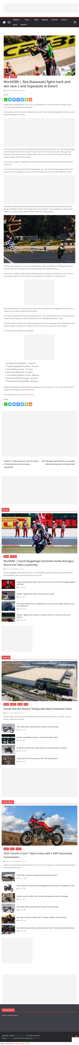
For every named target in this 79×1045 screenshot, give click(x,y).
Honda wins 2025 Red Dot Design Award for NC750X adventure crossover (42, 748)
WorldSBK (13, 77)
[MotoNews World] (4, 22)
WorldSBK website (27, 394)
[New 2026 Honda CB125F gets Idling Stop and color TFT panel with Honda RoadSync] (8, 929)
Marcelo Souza (19, 569)
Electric (54, 20)
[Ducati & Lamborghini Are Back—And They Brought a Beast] (8, 739)
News (36, 20)
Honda (20, 704)
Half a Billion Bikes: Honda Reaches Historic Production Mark (38, 727)
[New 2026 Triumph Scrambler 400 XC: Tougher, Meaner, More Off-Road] (8, 919)
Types (26, 20)
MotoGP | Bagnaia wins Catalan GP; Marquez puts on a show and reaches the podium (43, 616)
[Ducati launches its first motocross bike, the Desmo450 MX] (8, 760)
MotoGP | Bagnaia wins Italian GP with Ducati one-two (35, 594)
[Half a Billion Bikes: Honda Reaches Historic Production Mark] (8, 728)
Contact (23, 25)
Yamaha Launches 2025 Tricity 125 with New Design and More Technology (42, 896)
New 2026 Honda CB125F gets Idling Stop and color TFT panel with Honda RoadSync (45, 928)
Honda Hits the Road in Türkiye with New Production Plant (37, 708)
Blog (15, 25)
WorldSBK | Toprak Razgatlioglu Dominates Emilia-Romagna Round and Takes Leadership (38, 562)
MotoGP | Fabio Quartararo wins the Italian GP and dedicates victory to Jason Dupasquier (21, 464)
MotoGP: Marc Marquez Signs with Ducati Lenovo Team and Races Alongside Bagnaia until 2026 (46, 583)
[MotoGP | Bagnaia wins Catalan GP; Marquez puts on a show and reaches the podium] (8, 617)
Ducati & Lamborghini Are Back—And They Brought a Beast (37, 737)
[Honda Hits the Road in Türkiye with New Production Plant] (39, 681)
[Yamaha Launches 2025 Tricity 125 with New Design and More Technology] (8, 897)
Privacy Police (13, 1015)
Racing (64, 20)
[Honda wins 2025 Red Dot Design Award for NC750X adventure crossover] (8, 749)
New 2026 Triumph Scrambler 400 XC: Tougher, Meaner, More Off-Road (41, 917)
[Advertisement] (41, 8)
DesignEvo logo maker (21, 1043)
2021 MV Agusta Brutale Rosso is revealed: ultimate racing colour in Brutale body (58, 462)
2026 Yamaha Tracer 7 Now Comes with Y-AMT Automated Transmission (37, 855)
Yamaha (18, 849)
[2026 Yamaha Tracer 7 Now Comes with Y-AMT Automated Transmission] (39, 826)
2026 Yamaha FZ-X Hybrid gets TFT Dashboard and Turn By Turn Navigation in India (45, 886)
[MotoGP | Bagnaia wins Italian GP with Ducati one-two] (8, 595)
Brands (16, 20)
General (45, 20)
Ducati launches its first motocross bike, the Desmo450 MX (37, 758)
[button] (20, 19)
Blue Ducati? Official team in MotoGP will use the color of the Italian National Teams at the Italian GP (45, 605)
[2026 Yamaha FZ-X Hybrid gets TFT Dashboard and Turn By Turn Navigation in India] (8, 887)
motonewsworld (20, 90)
